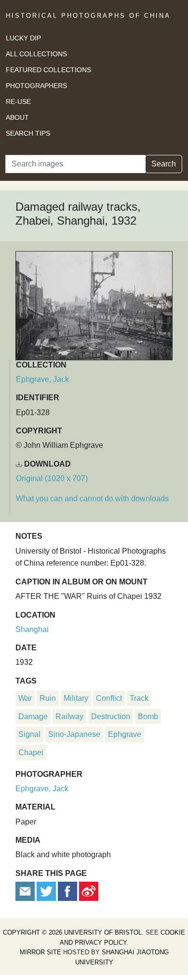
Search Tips (28, 133)
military (76, 698)
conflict (109, 698)
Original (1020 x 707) (52, 478)
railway (69, 716)
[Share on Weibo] (88, 890)
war (25, 698)
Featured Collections (48, 70)
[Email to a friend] (26, 890)
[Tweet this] (47, 890)
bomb (148, 716)
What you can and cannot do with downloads (92, 498)
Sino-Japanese (74, 734)
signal (29, 734)
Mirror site (40, 952)
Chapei (30, 752)
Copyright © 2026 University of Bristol (72, 932)
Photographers (36, 85)
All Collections (36, 54)
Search (163, 164)
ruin (48, 698)
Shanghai (32, 629)
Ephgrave (124, 734)
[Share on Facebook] (67, 890)
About (17, 117)
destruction (110, 716)
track (139, 698)
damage (33, 716)
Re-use (18, 101)
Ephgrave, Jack (42, 379)
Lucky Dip (23, 38)
